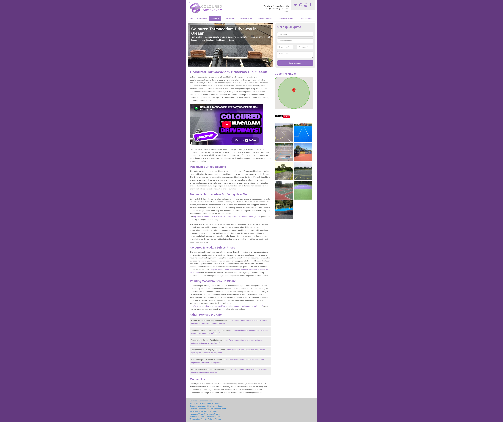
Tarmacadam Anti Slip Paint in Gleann (205, 419)
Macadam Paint (246, 19)
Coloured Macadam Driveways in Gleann (206, 406)
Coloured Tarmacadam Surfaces (203, 401)
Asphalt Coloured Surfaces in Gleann (205, 416)
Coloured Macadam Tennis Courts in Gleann (208, 409)
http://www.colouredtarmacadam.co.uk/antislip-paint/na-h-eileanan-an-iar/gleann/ (226, 216)
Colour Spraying (265, 19)
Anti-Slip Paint (306, 19)
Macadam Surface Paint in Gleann (204, 411)
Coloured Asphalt (286, 19)
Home (191, 19)
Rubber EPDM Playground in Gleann (205, 403)
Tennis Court (229, 19)
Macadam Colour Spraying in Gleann (205, 414)
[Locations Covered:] (189, 2)
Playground (202, 19)
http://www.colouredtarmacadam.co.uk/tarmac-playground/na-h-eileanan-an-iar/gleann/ (226, 306)
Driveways (215, 19)
